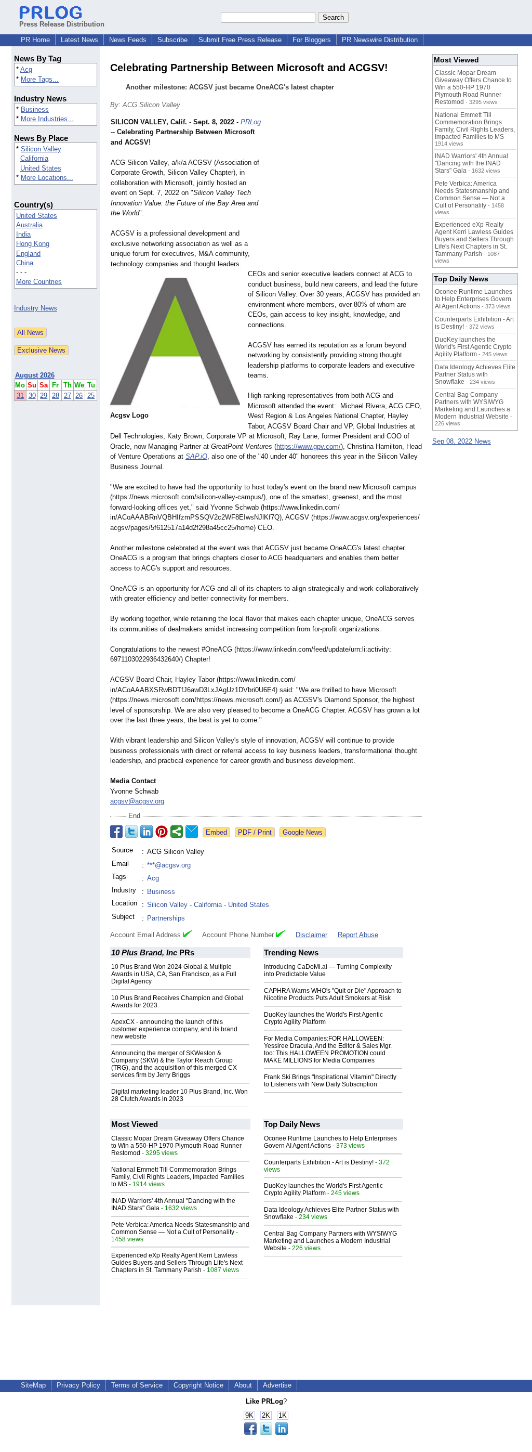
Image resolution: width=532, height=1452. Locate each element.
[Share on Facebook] (116, 831)
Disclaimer (311, 935)
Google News (303, 832)
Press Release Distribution (61, 24)
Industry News (35, 308)
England (28, 253)
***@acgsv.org (169, 865)
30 (32, 395)
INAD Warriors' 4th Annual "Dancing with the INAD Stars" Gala (471, 163)
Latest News (79, 40)
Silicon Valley (41, 149)
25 (91, 395)
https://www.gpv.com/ (308, 446)
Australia (29, 225)
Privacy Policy (78, 1385)
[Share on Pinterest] (161, 831)
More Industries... (47, 119)
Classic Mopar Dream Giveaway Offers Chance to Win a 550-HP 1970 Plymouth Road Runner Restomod (177, 1146)
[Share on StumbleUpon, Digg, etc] (176, 831)
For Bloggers (311, 40)
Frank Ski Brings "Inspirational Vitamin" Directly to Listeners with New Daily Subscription (330, 1080)
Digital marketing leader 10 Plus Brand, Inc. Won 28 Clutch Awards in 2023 (179, 1095)
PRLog (251, 122)
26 (79, 395)
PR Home (35, 40)
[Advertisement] (344, 193)
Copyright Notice (198, 1385)
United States (40, 168)
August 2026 (35, 375)
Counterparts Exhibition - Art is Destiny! (319, 1162)
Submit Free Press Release (240, 40)
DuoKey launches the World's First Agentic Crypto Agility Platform (323, 1018)
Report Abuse (358, 935)
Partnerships (166, 918)
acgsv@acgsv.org (137, 801)
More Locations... (47, 178)
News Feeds (128, 40)
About (243, 1385)
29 (43, 395)
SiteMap (33, 1385)
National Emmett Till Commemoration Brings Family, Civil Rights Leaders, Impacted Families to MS (177, 1177)
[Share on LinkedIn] (146, 831)
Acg (26, 69)
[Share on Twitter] (131, 831)
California (34, 158)
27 (67, 395)
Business (35, 109)
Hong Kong (32, 244)
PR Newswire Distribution (380, 40)
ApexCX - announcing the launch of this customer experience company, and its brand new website (174, 1029)
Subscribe (172, 40)
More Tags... (40, 79)
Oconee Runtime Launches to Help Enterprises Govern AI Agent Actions (330, 1142)
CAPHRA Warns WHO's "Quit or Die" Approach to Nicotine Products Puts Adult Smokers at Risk (333, 994)
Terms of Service (137, 1385)
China (24, 263)
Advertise (277, 1385)
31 (20, 395)
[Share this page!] (266, 1432)
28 (55, 395)
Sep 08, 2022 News (461, 441)
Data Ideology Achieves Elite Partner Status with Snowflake (475, 374)
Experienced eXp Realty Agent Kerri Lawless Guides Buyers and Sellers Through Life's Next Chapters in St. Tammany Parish (177, 1263)
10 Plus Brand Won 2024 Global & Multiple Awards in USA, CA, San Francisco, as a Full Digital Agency (173, 974)
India (23, 234)
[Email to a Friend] (191, 831)
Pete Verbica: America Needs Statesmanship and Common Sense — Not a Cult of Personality (180, 1228)
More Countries (39, 282)
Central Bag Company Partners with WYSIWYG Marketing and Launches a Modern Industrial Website (330, 1241)
